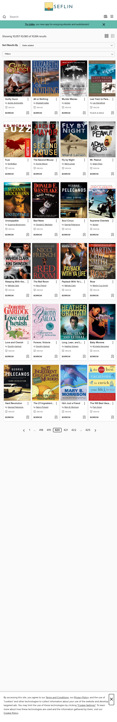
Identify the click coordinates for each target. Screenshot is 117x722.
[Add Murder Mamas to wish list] (84, 113)
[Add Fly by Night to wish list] (84, 174)
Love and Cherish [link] (14, 342)
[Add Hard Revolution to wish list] (28, 418)
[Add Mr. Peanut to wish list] (112, 174)
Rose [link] (92, 281)
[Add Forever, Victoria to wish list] (56, 357)
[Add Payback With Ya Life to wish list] (84, 296)
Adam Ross (97, 164)
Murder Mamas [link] (69, 99)
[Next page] (95, 430)
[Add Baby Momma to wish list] (112, 357)
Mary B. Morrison (71, 407)
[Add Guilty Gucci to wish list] (28, 113)
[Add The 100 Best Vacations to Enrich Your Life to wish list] (112, 418)
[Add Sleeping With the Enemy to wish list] (28, 296)
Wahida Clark (13, 285)
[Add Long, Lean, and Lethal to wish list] (84, 357)
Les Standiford (99, 103)
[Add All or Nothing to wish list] (56, 113)
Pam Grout (97, 407)
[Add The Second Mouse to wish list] (56, 174)
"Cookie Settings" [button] (86, 705)
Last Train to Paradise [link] (100, 99)
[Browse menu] (112, 17)
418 (41, 430)
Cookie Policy (11, 713)
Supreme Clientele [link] (99, 220)
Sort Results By (10, 45)
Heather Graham (71, 346)
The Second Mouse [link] (43, 160)
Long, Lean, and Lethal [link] (72, 342)
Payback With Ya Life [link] (72, 281)
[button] (106, 36)
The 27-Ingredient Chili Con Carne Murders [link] (44, 403)
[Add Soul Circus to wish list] (84, 235)
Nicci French (41, 285)
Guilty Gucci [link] (11, 99)
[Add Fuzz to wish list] (28, 174)
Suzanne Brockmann (16, 224)
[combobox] (52, 17)
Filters (8, 54)
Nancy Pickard (42, 407)
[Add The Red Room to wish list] (56, 296)
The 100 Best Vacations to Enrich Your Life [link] (100, 403)
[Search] (4, 16)
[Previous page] (24, 430)
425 (87, 430)
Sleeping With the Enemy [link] (15, 281)
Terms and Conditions (57, 697)
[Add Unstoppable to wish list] (28, 235)
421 (66, 430)
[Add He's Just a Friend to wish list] (84, 418)
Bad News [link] (39, 220)
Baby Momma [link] (97, 342)
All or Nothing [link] (41, 99)
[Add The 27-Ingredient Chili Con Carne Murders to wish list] (56, 418)
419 (49, 430)
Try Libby (30, 24)
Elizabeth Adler (42, 103)
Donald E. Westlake (44, 224)
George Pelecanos (72, 224)
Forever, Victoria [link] (42, 342)
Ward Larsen (69, 164)
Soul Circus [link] (68, 220)
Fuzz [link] (7, 160)
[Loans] (105, 17)
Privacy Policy (81, 697)
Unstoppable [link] (12, 220)
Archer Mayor (42, 164)
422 (73, 430)
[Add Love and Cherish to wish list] (28, 357)
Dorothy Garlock (14, 346)
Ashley (67, 103)
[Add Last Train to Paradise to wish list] (112, 113)
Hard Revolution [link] (13, 403)
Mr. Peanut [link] (95, 160)
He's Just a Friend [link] (71, 403)
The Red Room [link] (41, 281)
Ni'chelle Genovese (101, 346)
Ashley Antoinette (15, 103)
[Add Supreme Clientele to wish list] (112, 235)
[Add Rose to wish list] (112, 296)
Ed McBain (12, 164)
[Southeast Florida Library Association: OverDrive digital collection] (58, 6)
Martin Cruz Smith (100, 285)
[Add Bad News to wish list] (56, 235)
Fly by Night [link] (68, 160)
